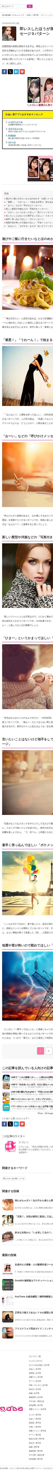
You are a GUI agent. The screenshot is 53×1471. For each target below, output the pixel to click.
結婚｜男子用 (34, 1447)
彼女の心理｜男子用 (36, 1439)
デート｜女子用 (35, 1381)
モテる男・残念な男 (36, 1455)
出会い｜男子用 (35, 1419)
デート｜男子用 (35, 1435)
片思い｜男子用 (33, 15)
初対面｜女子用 (35, 1373)
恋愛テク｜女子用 (36, 1377)
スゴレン (24, 1142)
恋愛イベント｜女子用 (37, 1409)
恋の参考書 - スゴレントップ (13, 15)
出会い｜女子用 (35, 1369)
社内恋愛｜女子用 (36, 1405)
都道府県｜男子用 (36, 1451)
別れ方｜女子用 (35, 1389)
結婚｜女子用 (34, 1393)
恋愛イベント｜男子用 (37, 1431)
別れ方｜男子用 (35, 1443)
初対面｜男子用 (35, 1423)
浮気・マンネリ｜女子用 (38, 1385)
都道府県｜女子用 (36, 1397)
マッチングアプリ (36, 1361)
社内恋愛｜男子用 (36, 1459)
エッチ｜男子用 (35, 1415)
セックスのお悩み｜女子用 (39, 1365)
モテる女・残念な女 (36, 1401)
